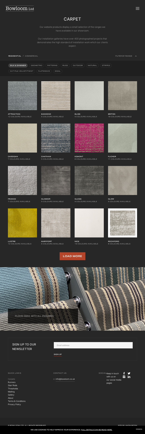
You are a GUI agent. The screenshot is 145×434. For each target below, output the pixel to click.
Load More (72, 256)
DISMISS (139, 429)
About (10, 397)
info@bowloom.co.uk (65, 378)
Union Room (131, 426)
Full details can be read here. (96, 430)
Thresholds (13, 388)
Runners (11, 382)
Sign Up (58, 354)
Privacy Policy (14, 404)
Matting (11, 391)
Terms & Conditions (16, 401)
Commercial (31, 56)
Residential (14, 56)
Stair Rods (12, 385)
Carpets (11, 378)
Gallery (11, 394)
